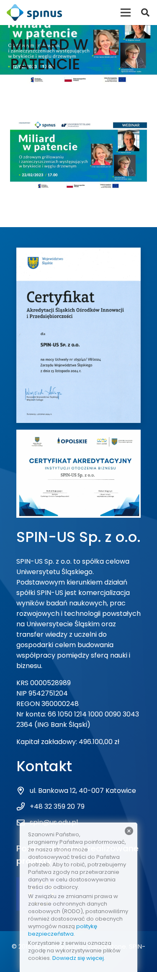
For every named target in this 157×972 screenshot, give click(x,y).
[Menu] (125, 12)
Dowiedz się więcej (78, 958)
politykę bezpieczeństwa (62, 930)
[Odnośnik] (34, 12)
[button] (145, 12)
